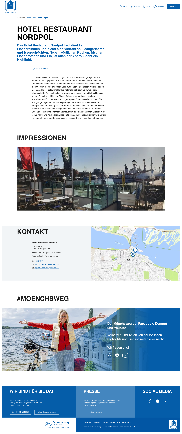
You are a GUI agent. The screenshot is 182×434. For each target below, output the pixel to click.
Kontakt (112, 422)
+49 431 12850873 (22, 412)
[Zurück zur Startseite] (10, 6)
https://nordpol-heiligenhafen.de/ (47, 268)
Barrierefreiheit (126, 422)
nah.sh (55, 256)
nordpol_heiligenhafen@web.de (46, 264)
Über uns (105, 422)
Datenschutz (87, 422)
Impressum (96, 422)
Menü (172, 6)
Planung (136, 6)
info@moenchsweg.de (47, 412)
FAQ (118, 422)
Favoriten (160, 6)
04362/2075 (39, 261)
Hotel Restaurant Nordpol (37, 18)
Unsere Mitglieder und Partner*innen (58, 428)
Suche (125, 6)
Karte (148, 6)
